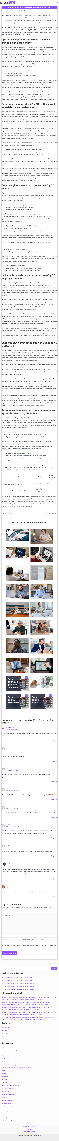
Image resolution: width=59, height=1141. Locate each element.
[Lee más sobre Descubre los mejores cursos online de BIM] (41, 682)
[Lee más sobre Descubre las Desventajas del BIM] (17, 534)
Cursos (4, 1073)
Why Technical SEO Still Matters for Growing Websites (18, 977)
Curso (3, 1070)
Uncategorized (6, 1118)
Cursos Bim (5, 1076)
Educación (5, 1079)
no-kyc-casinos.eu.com (8, 1094)
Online (3, 1097)
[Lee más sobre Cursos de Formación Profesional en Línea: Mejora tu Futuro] (41, 627)
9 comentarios (6, 10)
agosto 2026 (5, 1027)
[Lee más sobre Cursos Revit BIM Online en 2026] (17, 701)
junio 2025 (5, 1039)
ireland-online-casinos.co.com (11, 1085)
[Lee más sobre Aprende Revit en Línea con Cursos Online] (41, 554)
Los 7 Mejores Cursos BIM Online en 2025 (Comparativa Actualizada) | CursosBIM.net (27, 1017)
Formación (5, 1082)
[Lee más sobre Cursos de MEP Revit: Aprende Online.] (41, 591)
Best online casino (7, 1047)
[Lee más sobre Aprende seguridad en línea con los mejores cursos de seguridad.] (17, 645)
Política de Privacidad (29, 1126)
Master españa (6, 1091)
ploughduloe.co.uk (7, 1100)
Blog (3, 1061)
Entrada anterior (7, 513)
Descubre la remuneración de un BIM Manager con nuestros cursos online (24, 1019)
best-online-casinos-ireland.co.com (12, 1053)
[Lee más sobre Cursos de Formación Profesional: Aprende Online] (41, 573)
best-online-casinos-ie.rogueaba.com (13, 1050)
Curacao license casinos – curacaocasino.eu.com (16, 1067)
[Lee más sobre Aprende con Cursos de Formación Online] (17, 609)
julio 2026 (5, 1030)
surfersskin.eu (6, 1112)
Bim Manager (6, 1059)
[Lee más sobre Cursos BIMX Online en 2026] (41, 701)
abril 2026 (5, 1033)
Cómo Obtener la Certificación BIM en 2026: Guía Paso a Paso (30, 1004)
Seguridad (5, 1109)
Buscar (4, 966)
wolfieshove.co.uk (7, 1120)
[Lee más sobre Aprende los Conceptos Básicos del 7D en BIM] (41, 665)
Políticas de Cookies (29, 1131)
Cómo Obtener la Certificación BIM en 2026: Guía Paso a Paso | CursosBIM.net (25, 997)
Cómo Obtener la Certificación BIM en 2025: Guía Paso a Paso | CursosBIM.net (25, 1012)
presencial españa (7, 1103)
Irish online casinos (7, 1088)
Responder (54, 740)
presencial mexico (7, 1106)
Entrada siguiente (51, 513)
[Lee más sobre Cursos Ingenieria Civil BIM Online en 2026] (17, 683)
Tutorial (4, 1115)
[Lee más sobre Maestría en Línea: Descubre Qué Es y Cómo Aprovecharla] (17, 591)
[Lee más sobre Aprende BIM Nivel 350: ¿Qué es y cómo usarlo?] (41, 646)
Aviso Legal (29, 1129)
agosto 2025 (5, 1036)
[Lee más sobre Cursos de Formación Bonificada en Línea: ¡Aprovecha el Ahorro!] (17, 573)
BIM (3, 1056)
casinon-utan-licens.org (9, 1065)
